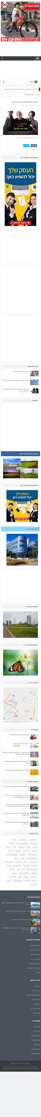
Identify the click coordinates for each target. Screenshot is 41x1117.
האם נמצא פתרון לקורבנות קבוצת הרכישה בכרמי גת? (17, 823)
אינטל (11, 843)
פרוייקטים (34, 877)
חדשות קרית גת (32, 858)
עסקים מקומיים (35, 1040)
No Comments (34, 107)
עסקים (15, 873)
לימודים (34, 866)
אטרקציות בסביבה (35, 945)
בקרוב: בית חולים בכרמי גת (21, 743)
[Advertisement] (20, 247)
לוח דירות (37, 1027)
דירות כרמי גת (32, 855)
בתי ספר (34, 851)
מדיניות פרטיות (36, 1054)
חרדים (16, 858)
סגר (18, 869)
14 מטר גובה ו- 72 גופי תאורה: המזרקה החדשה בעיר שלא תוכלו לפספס (16, 753)
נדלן (23, 869)
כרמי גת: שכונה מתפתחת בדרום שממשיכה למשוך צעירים (15, 904)
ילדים (25, 862)
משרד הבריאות (32, 869)
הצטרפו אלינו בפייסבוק (33, 968)
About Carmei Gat (34, 963)
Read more (20, 138)
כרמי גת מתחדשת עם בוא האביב (20, 920)
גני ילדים (26, 851)
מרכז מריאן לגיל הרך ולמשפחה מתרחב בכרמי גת (16, 787)
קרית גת (34, 881)
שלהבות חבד (18, 881)
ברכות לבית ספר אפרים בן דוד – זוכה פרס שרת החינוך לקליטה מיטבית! (17, 796)
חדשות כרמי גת (35, 1036)
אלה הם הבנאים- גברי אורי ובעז (25, 102)
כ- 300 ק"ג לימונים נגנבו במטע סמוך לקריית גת (16, 771)
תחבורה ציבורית (35, 1009)
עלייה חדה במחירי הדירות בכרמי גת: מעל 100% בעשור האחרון (16, 929)
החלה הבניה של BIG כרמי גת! (20, 371)
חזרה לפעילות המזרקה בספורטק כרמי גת (18, 911)
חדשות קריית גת (12, 855)
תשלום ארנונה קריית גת (33, 995)
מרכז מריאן (17, 866)
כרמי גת (17, 862)
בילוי (28, 847)
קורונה (26, 877)
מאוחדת (26, 866)
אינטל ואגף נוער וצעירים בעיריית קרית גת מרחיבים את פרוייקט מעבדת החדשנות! (17, 805)
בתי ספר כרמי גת (35, 950)
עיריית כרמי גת (36, 990)
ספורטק (34, 873)
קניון (19, 877)
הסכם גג (22, 855)
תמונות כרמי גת (35, 959)
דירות (11, 851)
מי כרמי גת (37, 986)
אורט (14, 840)
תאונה (9, 881)
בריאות (8, 847)
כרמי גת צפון (9, 862)
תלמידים (34, 884)
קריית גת (13, 877)
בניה (14, 847)
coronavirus (33, 840)
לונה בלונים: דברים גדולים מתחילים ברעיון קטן (16, 380)
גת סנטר (17, 851)
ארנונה (35, 847)
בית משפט (37, 1004)
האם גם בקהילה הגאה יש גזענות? (19, 735)
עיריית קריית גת (24, 873)
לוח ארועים (37, 1045)
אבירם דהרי (22, 840)
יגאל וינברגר (33, 862)
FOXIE (13, 1063)
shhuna (36, 105)
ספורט (12, 869)
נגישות (38, 973)
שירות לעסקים (36, 999)
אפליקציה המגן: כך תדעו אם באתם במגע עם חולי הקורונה (16, 814)
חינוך (22, 858)
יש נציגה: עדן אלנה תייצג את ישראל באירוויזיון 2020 (16, 762)
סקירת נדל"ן (36, 1031)
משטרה (8, 866)
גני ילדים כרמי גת (35, 954)
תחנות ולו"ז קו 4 (35, 1049)
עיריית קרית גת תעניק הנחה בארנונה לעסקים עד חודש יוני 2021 (16, 390)
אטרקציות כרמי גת (22, 843)
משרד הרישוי (36, 1013)
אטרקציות (34, 843)
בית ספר (21, 847)
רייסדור (26, 881)
